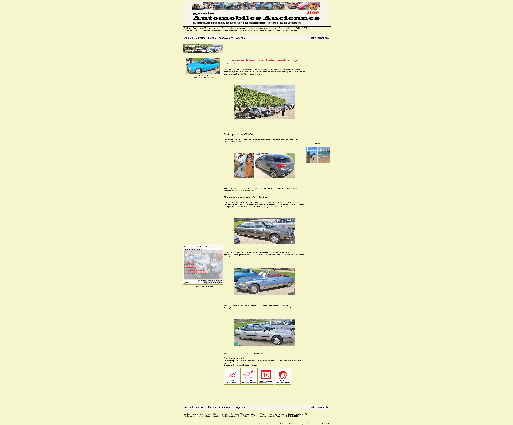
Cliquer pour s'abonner (203, 286)
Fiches (212, 38)
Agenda (240, 38)
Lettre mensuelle (319, 38)
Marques (200, 38)
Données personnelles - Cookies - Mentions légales (313, 424)
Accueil (188, 38)
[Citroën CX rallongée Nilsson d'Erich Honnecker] (224, 211)
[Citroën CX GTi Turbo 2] (224, 312)
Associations (225, 38)
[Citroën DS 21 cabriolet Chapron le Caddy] (224, 261)
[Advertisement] (272, 50)
